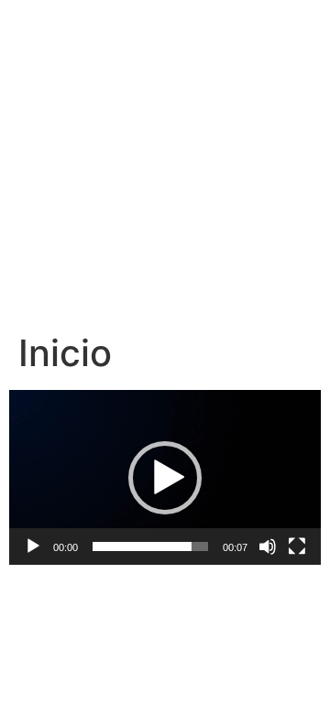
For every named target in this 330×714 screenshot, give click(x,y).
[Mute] (267, 546)
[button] (165, 477)
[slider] (150, 546)
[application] (165, 477)
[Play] (33, 546)
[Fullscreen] (297, 546)
